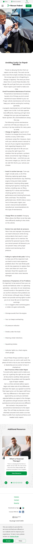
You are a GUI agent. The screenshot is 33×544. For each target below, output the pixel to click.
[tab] (11, 482)
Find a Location (17, 1)
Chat (6, 1)
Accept (8, 541)
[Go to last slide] (6, 482)
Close (20, 541)
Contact (16, 500)
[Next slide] (27, 482)
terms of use (14, 536)
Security (16, 503)
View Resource (16, 473)
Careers (16, 497)
